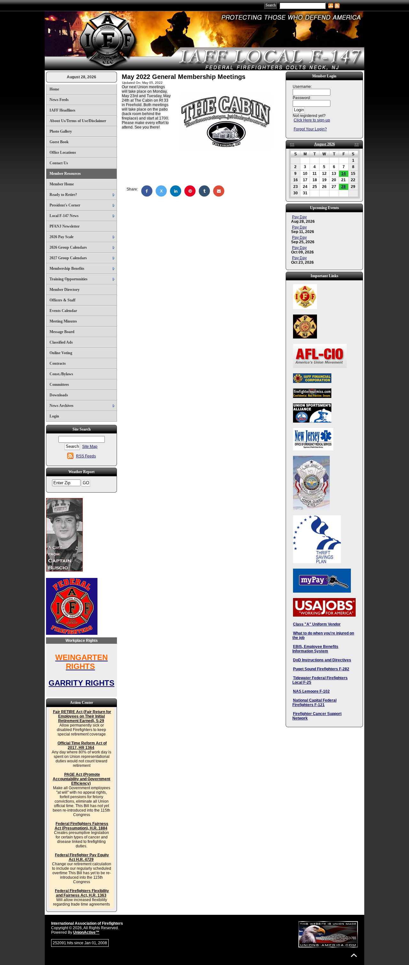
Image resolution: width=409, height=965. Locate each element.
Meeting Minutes (63, 321)
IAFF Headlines (62, 110)
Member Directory (65, 289)
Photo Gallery (61, 131)
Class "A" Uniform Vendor (317, 624)
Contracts (58, 363)
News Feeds (59, 99)
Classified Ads (61, 342)
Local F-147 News (64, 216)
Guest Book (59, 142)
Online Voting (61, 353)
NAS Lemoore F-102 (311, 691)
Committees (59, 384)
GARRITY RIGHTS (81, 683)
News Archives (61, 405)
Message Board (62, 332)
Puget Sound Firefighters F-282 (321, 669)
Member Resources (65, 173)
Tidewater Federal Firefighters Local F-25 (320, 680)
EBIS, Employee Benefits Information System (315, 648)
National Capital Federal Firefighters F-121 (314, 702)
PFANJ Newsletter (65, 226)
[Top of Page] (354, 955)
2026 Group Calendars (68, 247)
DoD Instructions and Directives (322, 660)
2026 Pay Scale (61, 237)
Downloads (59, 395)
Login (54, 416)
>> (356, 144)
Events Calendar (63, 310)
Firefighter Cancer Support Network (317, 716)
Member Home (62, 184)
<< (292, 144)
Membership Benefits (67, 268)
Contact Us (59, 163)
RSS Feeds (86, 456)
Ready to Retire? (63, 194)
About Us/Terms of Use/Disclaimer (78, 121)
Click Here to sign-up (312, 120)
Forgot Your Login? (310, 129)
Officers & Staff (62, 300)
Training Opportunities (69, 279)
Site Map (89, 446)
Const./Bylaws (61, 374)
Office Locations (63, 152)
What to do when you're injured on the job (323, 635)
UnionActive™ (86, 932)
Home (54, 89)
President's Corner (65, 205)
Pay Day (299, 217)
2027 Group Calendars (68, 258)
